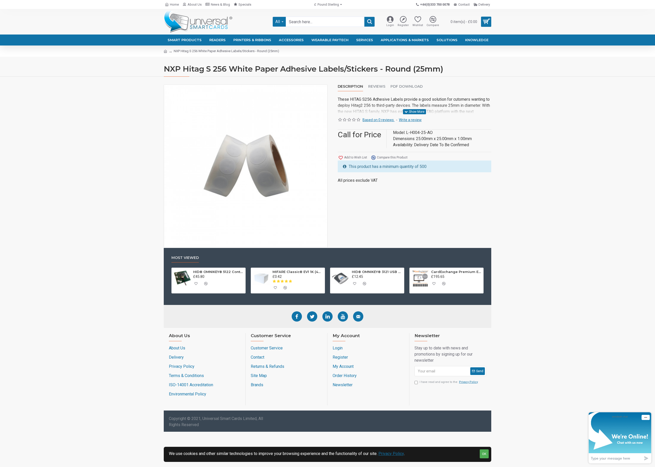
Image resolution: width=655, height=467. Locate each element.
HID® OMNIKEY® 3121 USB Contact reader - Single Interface (377, 272)
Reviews (376, 86)
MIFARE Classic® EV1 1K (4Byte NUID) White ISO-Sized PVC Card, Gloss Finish (297, 272)
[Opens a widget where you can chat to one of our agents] (620, 437)
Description (350, 86)
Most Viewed (185, 258)
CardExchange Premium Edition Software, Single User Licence (456, 272)
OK (484, 454)
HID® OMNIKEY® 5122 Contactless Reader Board (218, 272)
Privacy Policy (391, 453)
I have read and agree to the (449, 382)
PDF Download (406, 86)
